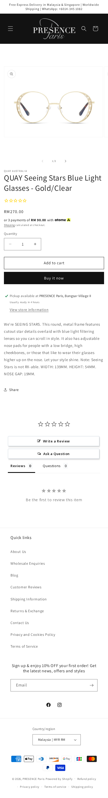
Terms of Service (24, 646)
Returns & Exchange (27, 611)
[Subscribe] (91, 685)
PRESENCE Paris (34, 778)
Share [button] (14, 389)
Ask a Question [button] (56, 453)
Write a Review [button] (56, 441)
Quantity (10, 233)
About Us (18, 551)
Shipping (9, 225)
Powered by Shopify (59, 778)
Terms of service (55, 787)
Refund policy (86, 779)
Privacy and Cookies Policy (32, 634)
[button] (10, 28)
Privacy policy (29, 787)
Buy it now (54, 278)
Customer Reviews (26, 587)
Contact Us (19, 622)
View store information (29, 309)
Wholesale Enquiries (27, 563)
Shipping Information (28, 599)
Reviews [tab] (17, 465)
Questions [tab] (52, 465)
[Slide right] (65, 161)
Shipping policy (82, 787)
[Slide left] (42, 161)
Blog (14, 575)
